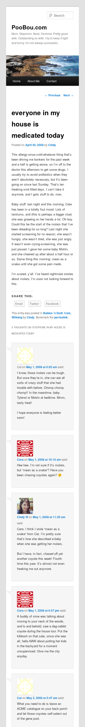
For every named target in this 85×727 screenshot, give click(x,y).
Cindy (52, 145)
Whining (17, 317)
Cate (67, 313)
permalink (61, 317)
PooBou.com (29, 27)
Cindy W (22, 517)
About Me (33, 81)
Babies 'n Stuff (53, 313)
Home (17, 81)
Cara (20, 459)
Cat (19, 698)
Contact (51, 81)
